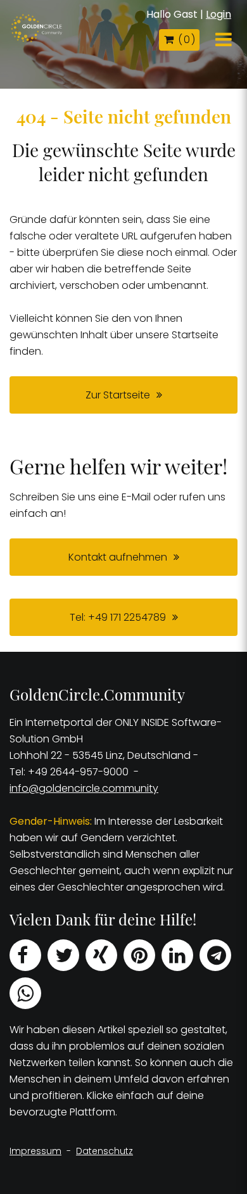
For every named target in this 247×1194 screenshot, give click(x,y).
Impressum (35, 1151)
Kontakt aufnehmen (117, 557)
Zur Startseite (118, 395)
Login (218, 14)
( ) (186, 39)
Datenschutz (104, 1151)
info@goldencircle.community (84, 788)
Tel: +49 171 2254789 (118, 617)
